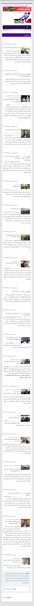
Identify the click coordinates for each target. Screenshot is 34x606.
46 (28, 580)
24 (16, 576)
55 (12, 580)
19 (25, 576)
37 (19, 578)
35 (23, 578)
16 (6, 573)
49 (22, 580)
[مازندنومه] (22, 18)
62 (24, 583)
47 (26, 580)
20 (23, 576)
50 (21, 580)
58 (7, 580)
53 (16, 580)
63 (23, 583)
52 (17, 580)
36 (21, 578)
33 (26, 578)
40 (14, 578)
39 (16, 578)
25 (15, 576)
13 (10, 573)
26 (13, 576)
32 (28, 578)
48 (24, 580)
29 (8, 576)
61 (26, 583)
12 (12, 573)
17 (28, 576)
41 (13, 578)
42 (11, 578)
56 (11, 580)
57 (9, 580)
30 (6, 576)
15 (7, 573)
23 (18, 576)
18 (26, 576)
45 (6, 578)
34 (25, 578)
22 (20, 576)
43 (9, 578)
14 (9, 573)
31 (4, 576)
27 (11, 576)
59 (6, 580)
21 (21, 576)
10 (15, 573)
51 (19, 580)
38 (18, 578)
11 (13, 573)
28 (10, 576)
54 (14, 580)
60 (28, 583)
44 (7, 578)
